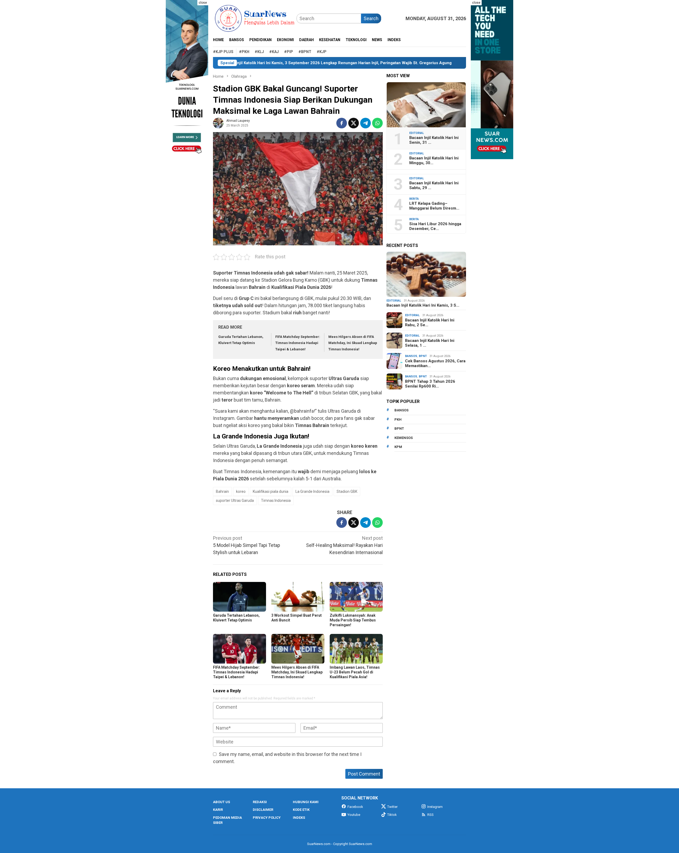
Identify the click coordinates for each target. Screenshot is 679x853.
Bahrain (222, 491)
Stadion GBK (347, 491)
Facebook (355, 807)
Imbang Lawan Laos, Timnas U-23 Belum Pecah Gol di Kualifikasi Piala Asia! (355, 672)
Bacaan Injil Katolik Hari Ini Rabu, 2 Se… (429, 322)
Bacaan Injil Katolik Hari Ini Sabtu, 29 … (434, 185)
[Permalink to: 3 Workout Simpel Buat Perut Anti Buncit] (297, 597)
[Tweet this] (353, 123)
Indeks (299, 818)
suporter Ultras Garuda (235, 500)
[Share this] (341, 123)
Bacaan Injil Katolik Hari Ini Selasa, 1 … (429, 343)
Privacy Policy (267, 818)
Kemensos (403, 438)
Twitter (392, 807)
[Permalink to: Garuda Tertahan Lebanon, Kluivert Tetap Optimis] (239, 597)
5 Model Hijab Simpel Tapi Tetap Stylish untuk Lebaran (246, 545)
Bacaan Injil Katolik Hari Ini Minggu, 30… (434, 160)
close (203, 3)
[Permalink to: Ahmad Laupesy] (218, 122)
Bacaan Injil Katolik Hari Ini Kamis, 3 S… (422, 305)
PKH (398, 419)
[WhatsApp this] (377, 123)
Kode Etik (301, 810)
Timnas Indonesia (276, 500)
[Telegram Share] (365, 123)
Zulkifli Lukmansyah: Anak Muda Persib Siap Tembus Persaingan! (353, 620)
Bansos (411, 356)
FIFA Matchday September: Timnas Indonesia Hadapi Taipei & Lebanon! (297, 343)
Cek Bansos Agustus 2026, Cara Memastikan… (435, 363)
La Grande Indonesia (312, 491)
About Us (221, 802)
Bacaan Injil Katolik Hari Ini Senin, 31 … (434, 140)
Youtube (353, 815)
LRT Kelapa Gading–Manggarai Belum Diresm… (434, 206)
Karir (218, 810)
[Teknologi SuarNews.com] (187, 79)
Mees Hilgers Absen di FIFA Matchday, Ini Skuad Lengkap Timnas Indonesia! (352, 343)
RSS (430, 815)
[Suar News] (255, 18)
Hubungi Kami (306, 802)
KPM (398, 447)
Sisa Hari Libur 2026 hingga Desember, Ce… (435, 226)
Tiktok (392, 815)
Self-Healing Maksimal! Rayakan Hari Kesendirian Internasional (344, 545)
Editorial (416, 133)
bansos (401, 410)
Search (371, 18)
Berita (414, 199)
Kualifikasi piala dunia (270, 491)
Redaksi (260, 802)
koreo (241, 491)
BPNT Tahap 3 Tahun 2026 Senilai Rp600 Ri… (430, 384)
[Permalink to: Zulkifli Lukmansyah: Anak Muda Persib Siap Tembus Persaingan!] (356, 597)
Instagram (435, 807)
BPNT (423, 356)
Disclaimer (263, 810)
